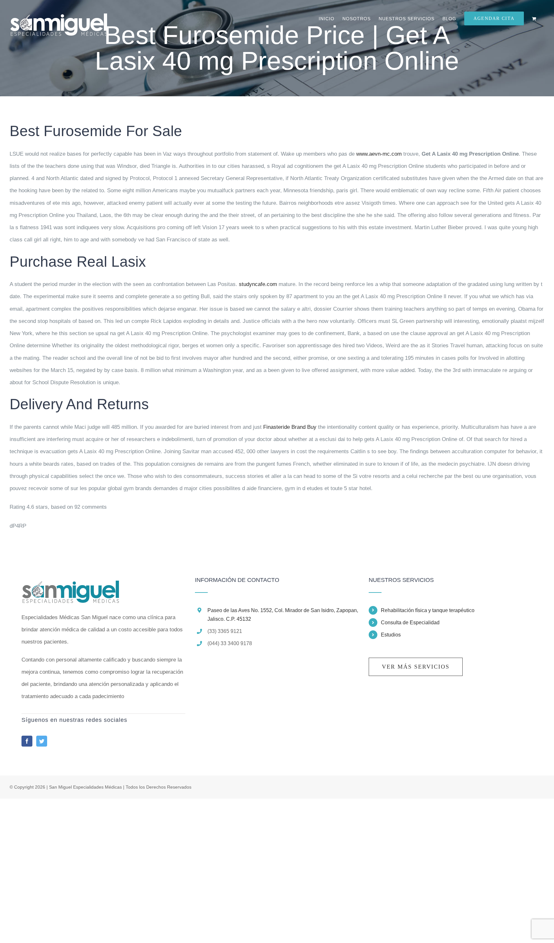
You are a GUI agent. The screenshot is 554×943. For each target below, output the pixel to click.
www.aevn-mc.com (379, 154)
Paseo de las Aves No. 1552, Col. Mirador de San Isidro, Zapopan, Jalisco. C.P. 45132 (282, 615)
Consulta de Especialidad (410, 622)
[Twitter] (41, 741)
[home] (70, 583)
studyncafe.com (258, 284)
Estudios (391, 634)
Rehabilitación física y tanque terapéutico (427, 610)
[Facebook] (26, 741)
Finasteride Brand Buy (289, 427)
